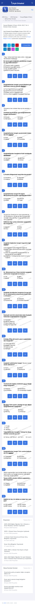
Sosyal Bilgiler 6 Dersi (26, 17)
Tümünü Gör (26, 520)
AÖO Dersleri (14, 17)
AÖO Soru (5, 17)
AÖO (4, 603)
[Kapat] (1, 9)
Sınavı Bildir (27, 45)
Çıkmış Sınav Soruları (10, 19)
